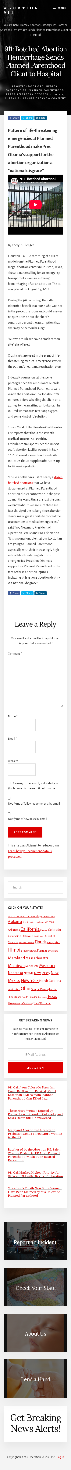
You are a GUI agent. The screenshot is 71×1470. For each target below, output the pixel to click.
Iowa (34, 950)
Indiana (27, 950)
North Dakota (14, 989)
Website (13, 761)
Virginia (14, 1003)
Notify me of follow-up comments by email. (34, 803)
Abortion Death (14, 916)
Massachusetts (37, 958)
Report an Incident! (36, 1242)
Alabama (15, 922)
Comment (15, 653)
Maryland (16, 958)
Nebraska (15, 973)
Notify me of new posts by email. (28, 818)
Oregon (35, 989)
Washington (29, 1003)
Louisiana (53, 950)
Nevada (29, 973)
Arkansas (14, 929)
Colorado (54, 930)
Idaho (57, 942)
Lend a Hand (35, 1379)
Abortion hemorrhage (31, 916)
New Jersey (42, 973)
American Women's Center (34, 922)
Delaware (27, 936)
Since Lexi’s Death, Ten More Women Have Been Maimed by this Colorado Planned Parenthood (35, 1191)
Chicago (44, 930)
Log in (60, 1457)
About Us (35, 1333)
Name (12, 716)
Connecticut (14, 936)
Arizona (49, 922)
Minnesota (32, 966)
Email (12, 738)
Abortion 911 (22, 10)
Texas (52, 996)
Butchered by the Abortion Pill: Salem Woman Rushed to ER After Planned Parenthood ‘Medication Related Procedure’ (34, 1154)
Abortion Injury (48, 916)
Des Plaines (38, 936)
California (30, 929)
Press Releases (18, 94)
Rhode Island (14, 997)
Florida (41, 942)
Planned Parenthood (46, 90)
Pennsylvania (48, 989)
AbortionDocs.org (28, 86)
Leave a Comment (52, 98)
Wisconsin (45, 1003)
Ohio (25, 988)
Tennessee (42, 997)
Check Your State (35, 1288)
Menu (62, 8)
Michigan (16, 965)
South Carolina (29, 997)
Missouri (47, 965)
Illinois (15, 950)
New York (30, 980)
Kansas (42, 950)
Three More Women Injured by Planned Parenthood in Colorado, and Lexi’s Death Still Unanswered (35, 1114)
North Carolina (50, 981)
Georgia (51, 942)
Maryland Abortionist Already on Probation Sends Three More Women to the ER (35, 1133)
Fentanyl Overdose (26, 942)
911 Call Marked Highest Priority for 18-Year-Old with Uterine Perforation (35, 1174)
